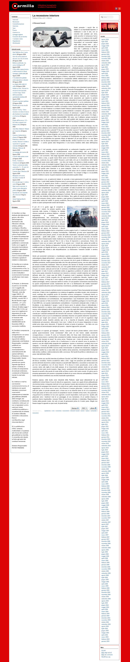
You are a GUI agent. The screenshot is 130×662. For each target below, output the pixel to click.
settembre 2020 (106, 190)
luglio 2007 (104, 526)
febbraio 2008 (105, 511)
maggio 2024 (105, 97)
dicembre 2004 (105, 592)
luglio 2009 (104, 475)
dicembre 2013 (105, 362)
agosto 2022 (105, 141)
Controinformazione (18, 24)
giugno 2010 (105, 452)
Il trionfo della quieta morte (20, 156)
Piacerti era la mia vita (19, 105)
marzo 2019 (104, 228)
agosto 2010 (105, 448)
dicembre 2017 (105, 260)
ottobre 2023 (105, 112)
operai (87, 411)
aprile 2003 (104, 635)
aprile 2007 (104, 533)
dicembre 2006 (105, 541)
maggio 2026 (105, 46)
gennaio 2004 (105, 616)
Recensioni (16, 22)
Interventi (15, 19)
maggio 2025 (105, 71)
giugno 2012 (105, 401)
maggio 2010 (105, 454)
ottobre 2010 (105, 443)
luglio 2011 (104, 424)
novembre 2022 (105, 135)
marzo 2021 (104, 177)
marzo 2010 (104, 458)
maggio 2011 (105, 428)
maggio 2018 (105, 250)
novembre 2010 (105, 441)
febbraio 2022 (105, 154)
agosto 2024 (105, 90)
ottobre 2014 (105, 341)
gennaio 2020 (105, 207)
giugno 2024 (105, 94)
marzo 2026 (104, 50)
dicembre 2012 (105, 388)
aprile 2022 (104, 150)
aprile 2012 (104, 405)
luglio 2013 (104, 373)
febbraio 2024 (105, 103)
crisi (53, 411)
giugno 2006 (105, 554)
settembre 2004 (106, 599)
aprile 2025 (104, 73)
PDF (83, 408)
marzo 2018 (104, 254)
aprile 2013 (104, 379)
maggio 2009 (105, 479)
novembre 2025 (105, 58)
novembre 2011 (105, 416)
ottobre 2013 (105, 367)
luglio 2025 (104, 67)
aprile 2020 (104, 201)
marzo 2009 (104, 484)
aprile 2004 (104, 609)
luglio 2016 (104, 297)
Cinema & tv (16, 32)
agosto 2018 (105, 243)
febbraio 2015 (105, 333)
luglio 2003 (104, 628)
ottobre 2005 (105, 571)
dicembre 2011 (105, 413)
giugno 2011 (104, 426)
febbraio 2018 (105, 256)
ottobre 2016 (105, 290)
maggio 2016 (105, 301)
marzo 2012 (104, 407)
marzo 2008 (104, 509)
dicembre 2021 (105, 158)
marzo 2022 (104, 152)
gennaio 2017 (105, 284)
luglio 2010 (104, 450)
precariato (94, 411)
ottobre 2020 (105, 188)
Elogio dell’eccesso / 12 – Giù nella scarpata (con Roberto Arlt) (20, 122)
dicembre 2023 (105, 107)
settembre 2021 (106, 165)
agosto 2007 (105, 524)
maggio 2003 (105, 633)
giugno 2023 (105, 120)
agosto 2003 (105, 626)
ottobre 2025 (105, 60)
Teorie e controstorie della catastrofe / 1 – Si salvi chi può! (20, 167)
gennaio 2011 (105, 437)
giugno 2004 (105, 605)
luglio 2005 (104, 577)
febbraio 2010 (105, 460)
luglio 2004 (104, 603)
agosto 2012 (105, 396)
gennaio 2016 (105, 309)
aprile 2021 (104, 175)
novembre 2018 (105, 237)
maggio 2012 (105, 403)
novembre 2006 (105, 543)
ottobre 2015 (105, 316)
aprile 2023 (104, 124)
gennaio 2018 (105, 258)
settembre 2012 (106, 394)
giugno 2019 (105, 222)
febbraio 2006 (105, 562)
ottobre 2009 (105, 469)
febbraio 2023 (105, 129)
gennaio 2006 (105, 564)
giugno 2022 (105, 146)
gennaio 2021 (105, 182)
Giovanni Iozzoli (74, 411)
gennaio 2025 (105, 80)
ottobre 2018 (105, 239)
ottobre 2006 (105, 545)
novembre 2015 (105, 314)
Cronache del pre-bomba (20, 36)
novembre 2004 (105, 594)
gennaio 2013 (105, 386)
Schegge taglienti (18, 34)
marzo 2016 (104, 305)
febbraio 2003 (105, 639)
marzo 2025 (104, 75)
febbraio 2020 (105, 205)
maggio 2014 (105, 352)
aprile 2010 (104, 456)
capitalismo (47, 411)
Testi (14, 28)
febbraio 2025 (105, 77)
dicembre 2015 (105, 311)
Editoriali (49, 18)
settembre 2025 (106, 63)
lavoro (82, 411)
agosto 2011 (105, 422)
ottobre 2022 (105, 137)
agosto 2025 (105, 65)
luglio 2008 (104, 501)
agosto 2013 (105, 371)
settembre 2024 (106, 88)
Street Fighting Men (18, 199)
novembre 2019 (105, 211)
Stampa (74, 408)
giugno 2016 (105, 299)
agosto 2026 (105, 39)
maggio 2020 (105, 199)
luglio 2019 (104, 220)
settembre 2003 (106, 624)
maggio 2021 (105, 173)
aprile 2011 (104, 431)
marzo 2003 (104, 637)
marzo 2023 (104, 126)
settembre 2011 (105, 420)
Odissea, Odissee (18, 148)
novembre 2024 (105, 84)
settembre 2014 (106, 343)
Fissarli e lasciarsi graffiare (20, 101)
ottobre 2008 (105, 494)
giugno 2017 (105, 273)
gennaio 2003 (105, 641)
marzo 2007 (104, 535)
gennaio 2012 (105, 411)
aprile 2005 (104, 584)
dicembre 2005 (105, 567)
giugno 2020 (105, 197)
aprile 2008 (104, 507)
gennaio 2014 (105, 360)
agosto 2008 (105, 499)
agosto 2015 (105, 320)
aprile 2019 (104, 226)
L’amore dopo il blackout (20, 171)
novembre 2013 (105, 365)
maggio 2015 (105, 326)
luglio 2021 (104, 169)
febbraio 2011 (105, 435)
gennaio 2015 (105, 335)
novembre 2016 (105, 288)
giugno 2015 (105, 324)
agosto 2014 (105, 345)
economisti (66, 411)
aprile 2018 (104, 252)
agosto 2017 (105, 269)
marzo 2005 (104, 586)
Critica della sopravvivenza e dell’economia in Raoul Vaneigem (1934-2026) (20, 71)
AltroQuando (16, 43)
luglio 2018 (104, 245)
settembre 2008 (106, 496)
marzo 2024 (104, 101)
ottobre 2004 (105, 596)
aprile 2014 (104, 354)
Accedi (103, 650)
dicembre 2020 (105, 184)
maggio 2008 (105, 505)
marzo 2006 (104, 560)
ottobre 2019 (105, 214)
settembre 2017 (106, 267)
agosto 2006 (105, 550)
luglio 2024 (104, 92)
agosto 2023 (105, 116)
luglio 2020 (104, 194)
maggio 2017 (105, 275)
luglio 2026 (104, 41)
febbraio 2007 (105, 537)
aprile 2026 (104, 48)
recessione (35, 413)
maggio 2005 (105, 582)
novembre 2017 (105, 263)
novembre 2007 (105, 518)
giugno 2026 (105, 43)
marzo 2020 (104, 203)
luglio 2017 (104, 271)
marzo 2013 (104, 382)
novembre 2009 (105, 467)
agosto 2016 (105, 294)
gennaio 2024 (105, 105)
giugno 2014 (105, 350)
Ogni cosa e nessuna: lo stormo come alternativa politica (20, 188)
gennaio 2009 (105, 488)
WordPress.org (105, 657)
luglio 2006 (104, 552)
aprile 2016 (104, 303)
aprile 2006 (104, 558)
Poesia (15, 30)
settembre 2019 (106, 216)
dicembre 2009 (105, 465)
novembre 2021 (105, 160)
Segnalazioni (16, 41)
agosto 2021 (105, 167)
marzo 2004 (104, 611)
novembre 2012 (105, 390)
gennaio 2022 (105, 156)
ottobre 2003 (105, 622)
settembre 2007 (106, 522)
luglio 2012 (104, 399)
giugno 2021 (105, 171)
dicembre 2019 (105, 209)
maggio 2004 (105, 607)
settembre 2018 (106, 241)
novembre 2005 (105, 569)
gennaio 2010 (105, 462)
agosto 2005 (105, 575)
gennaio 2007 (105, 539)
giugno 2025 (105, 69)
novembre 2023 (105, 109)
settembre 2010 (106, 445)
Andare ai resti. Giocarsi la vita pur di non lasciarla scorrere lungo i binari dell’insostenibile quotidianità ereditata (20, 93)
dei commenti (107, 655)
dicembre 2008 (105, 490)
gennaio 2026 (105, 54)
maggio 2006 (105, 556)
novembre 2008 (105, 492)
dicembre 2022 (105, 133)
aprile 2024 (104, 99)
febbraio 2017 (105, 282)
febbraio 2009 (105, 486)
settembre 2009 (106, 471)
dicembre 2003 (105, 618)
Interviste (15, 26)
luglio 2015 (104, 322)
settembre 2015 (106, 318)
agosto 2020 (105, 192)
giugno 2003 (105, 630)
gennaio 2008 (105, 513)
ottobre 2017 (105, 265)
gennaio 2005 (105, 590)
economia (58, 411)
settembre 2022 (106, 139)
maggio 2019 (105, 224)
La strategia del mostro (19, 152)
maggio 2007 (105, 530)
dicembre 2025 (105, 56)
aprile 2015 (104, 328)
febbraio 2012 (105, 409)
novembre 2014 (105, 339)
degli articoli (106, 652)
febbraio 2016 (105, 307)
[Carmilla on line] (65, 6)
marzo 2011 (104, 433)
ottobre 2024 (105, 86)
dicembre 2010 (105, 439)
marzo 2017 (104, 280)
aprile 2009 (104, 482)
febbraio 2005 (105, 588)
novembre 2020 (105, 186)
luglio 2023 (104, 118)
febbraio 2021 (105, 180)
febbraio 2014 (105, 358)
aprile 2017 (104, 277)
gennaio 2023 (105, 131)
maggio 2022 (105, 148)
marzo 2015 (104, 331)
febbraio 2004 (105, 613)
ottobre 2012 (105, 392)
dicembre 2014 (105, 337)
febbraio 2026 (105, 52)
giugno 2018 (105, 248)
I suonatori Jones (18, 39)
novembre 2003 (105, 620)
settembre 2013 (106, 369)
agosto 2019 (105, 218)
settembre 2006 (106, 547)
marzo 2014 (104, 356)
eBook (92, 408)
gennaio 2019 (105, 233)
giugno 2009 (105, 477)
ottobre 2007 (105, 520)
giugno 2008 (105, 503)
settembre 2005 (106, 573)
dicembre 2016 (105, 286)
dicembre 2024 (105, 82)
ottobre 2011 (105, 418)
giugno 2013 (105, 375)
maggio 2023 (105, 122)
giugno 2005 (105, 579)
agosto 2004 (105, 601)
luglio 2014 (104, 348)
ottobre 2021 (105, 163)
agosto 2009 (105, 473)
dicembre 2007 (105, 516)
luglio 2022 (104, 143)
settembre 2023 (106, 114)
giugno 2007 (105, 528)
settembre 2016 (106, 292)
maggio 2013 (105, 377)
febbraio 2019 (105, 231)
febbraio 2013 (105, 384)
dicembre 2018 (105, 235)
